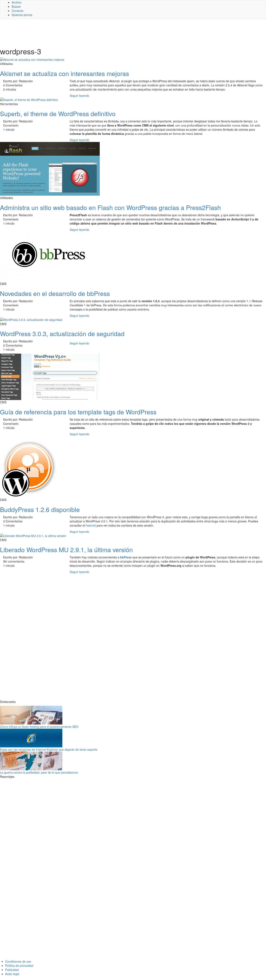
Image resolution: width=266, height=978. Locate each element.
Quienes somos (22, 15)
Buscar (16, 6)
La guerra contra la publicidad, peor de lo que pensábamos (39, 772)
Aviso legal (12, 974)
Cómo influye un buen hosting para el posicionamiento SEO (39, 726)
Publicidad (12, 970)
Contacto (17, 11)
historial (91, 525)
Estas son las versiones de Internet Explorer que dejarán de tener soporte (48, 749)
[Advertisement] (102, 32)
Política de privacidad (19, 965)
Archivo (16, 2)
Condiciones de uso (18, 961)
